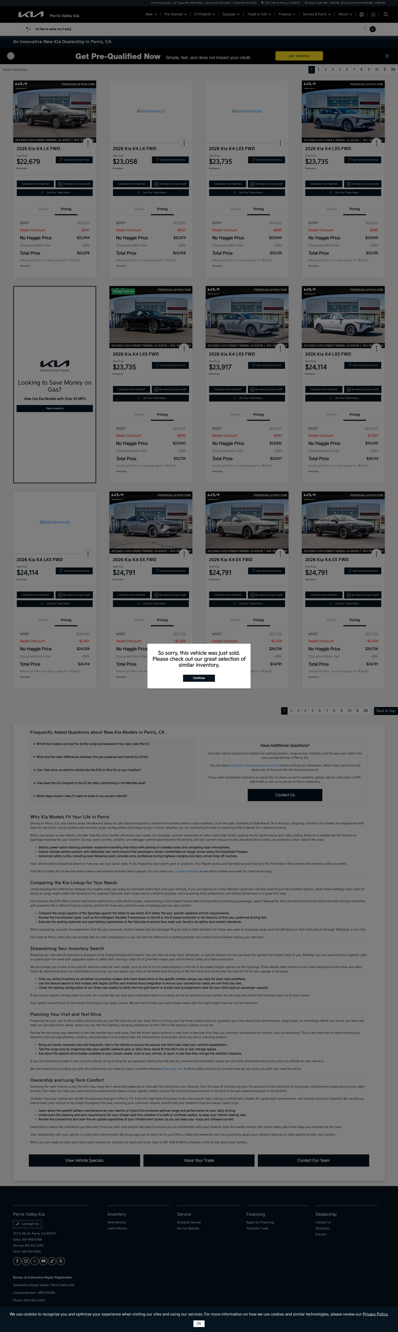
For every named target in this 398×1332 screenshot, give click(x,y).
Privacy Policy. (375, 1314)
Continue (199, 678)
